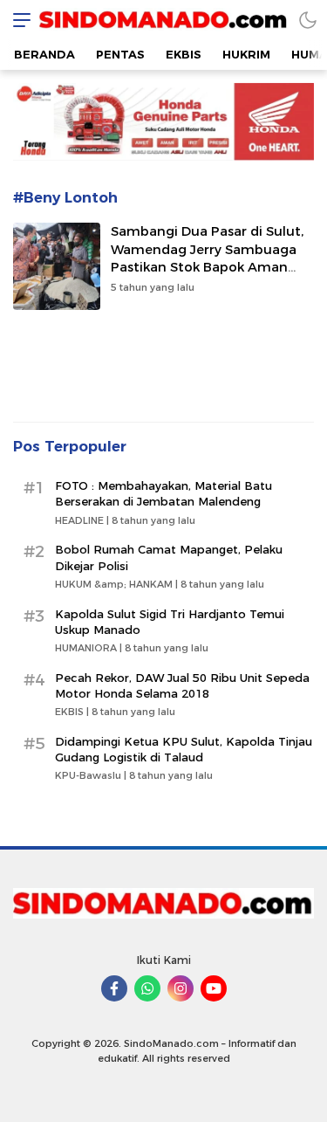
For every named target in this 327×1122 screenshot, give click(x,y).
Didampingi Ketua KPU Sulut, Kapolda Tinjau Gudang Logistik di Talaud (183, 749)
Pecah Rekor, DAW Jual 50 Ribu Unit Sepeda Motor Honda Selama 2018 (182, 685)
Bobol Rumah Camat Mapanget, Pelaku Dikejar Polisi (169, 557)
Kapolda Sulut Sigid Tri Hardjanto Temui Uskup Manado (169, 622)
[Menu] (17, 19)
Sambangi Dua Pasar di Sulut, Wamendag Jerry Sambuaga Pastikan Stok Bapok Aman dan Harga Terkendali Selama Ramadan (207, 268)
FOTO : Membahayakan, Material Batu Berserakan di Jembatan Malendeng (163, 493)
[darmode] (308, 19)
